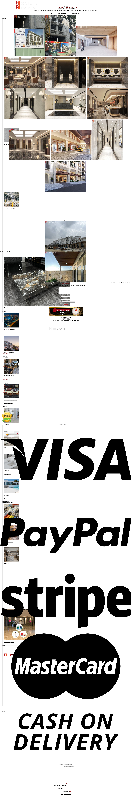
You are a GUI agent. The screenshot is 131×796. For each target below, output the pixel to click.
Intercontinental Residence (10, 352)
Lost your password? (66, 794)
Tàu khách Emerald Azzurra (10, 400)
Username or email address (61, 785)
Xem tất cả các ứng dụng (9, 498)
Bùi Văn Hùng (72, 8)
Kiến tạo (4, 311)
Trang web (59, 301)
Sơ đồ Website (68, 365)
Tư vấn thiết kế (66, 319)
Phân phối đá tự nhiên (68, 378)
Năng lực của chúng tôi (9, 208)
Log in (70, 791)
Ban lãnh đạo (7, 144)
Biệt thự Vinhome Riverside (10, 375)
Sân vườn (6, 495)
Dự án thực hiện (66, 6)
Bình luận (56, 293)
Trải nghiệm (4, 406)
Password (61, 788)
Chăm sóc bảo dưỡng (67, 352)
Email (59, 299)
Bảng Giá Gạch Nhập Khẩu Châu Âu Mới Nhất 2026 (67, 320)
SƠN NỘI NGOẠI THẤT (8, 502)
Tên (59, 296)
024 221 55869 (68, 317)
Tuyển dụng (6, 307)
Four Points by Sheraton (9, 329)
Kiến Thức (67, 766)
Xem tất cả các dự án (8, 403)
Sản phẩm (4, 501)
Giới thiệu (4, 18)
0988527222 (63, 317)
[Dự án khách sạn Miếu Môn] (65, 251)
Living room (6, 424)
